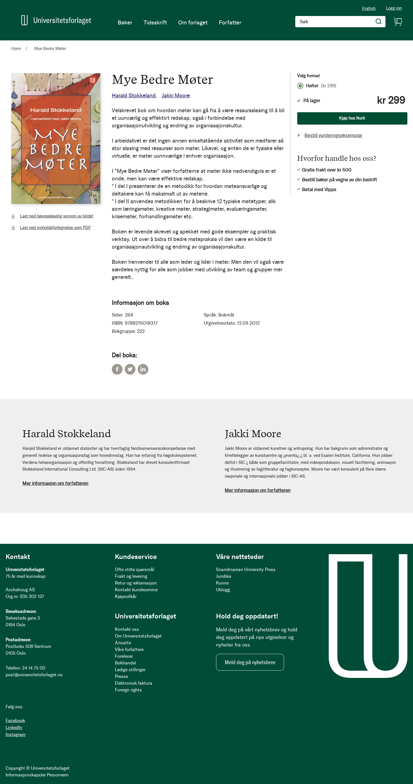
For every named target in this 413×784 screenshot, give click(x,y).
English (369, 8)
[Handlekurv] (398, 22)
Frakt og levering (131, 576)
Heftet (321, 86)
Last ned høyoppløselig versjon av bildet (56, 216)
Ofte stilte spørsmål (134, 569)
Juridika (223, 576)
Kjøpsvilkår (126, 596)
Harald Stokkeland (134, 95)
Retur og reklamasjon (136, 583)
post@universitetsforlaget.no (34, 674)
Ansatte (123, 642)
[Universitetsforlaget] (56, 20)
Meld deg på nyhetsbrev (250, 662)
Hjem (16, 48)
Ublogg (223, 589)
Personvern (58, 775)
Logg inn (394, 8)
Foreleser (124, 656)
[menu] (179, 22)
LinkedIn (143, 369)
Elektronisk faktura (133, 683)
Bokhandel (125, 663)
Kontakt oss (127, 629)
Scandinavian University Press (246, 569)
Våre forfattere (129, 649)
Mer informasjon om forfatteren (55, 483)
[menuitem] (125, 22)
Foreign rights (128, 690)
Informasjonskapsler (26, 775)
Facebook (117, 369)
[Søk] (378, 21)
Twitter (130, 369)
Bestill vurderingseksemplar (333, 135)
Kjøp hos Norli (352, 118)
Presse (121, 676)
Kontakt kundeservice (136, 589)
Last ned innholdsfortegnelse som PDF (55, 227)
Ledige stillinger (130, 669)
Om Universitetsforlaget (138, 636)
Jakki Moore (176, 95)
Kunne (222, 583)
